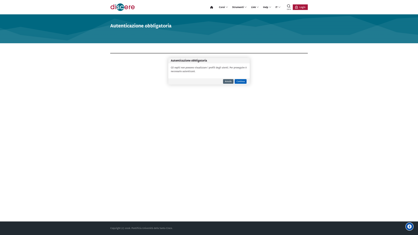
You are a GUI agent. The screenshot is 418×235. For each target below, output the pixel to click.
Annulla (228, 81)
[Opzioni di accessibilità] (409, 226)
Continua (241, 81)
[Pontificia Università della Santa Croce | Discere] (122, 7)
